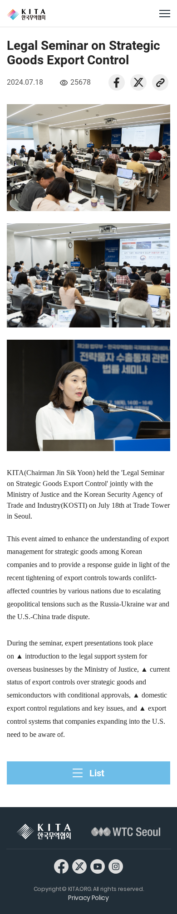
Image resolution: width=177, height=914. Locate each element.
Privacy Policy (88, 897)
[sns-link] (160, 82)
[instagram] (115, 866)
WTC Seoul (125, 831)
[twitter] (138, 82)
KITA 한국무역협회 (44, 831)
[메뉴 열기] (164, 13)
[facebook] (117, 82)
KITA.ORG (26, 14)
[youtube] (97, 866)
